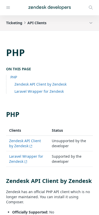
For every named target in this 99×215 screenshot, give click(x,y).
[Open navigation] (8, 8)
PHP (13, 77)
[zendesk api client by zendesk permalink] (3, 180)
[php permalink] (3, 114)
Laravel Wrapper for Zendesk (39, 91)
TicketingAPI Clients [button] (26, 22)
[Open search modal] (91, 8)
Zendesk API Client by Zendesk (40, 84)
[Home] (49, 7)
